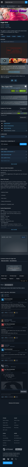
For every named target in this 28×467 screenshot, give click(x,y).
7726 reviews (13, 321)
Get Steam (16, 435)
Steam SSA (5, 422)
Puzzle (8, 36)
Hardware (16, 425)
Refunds (4, 445)
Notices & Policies (7, 440)
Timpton (6, 365)
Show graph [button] (23, 280)
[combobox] (15, 2)
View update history (5, 157)
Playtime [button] (11, 278)
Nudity (19, 36)
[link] (15, 91)
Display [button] (17, 278)
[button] (3, 6)
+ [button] (23, 36)
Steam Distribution (7, 427)
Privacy (4, 435)
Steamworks (5, 425)
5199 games (6, 321)
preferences (19, 111)
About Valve (16, 420)
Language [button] (21, 275)
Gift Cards (5, 429)
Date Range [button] (3, 278)
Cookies (4, 442)
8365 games (6, 366)
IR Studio (7, 24)
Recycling (16, 427)
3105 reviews (6, 296)
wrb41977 (6, 294)
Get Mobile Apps (7, 462)
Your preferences (13, 260)
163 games (6, 346)
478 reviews (12, 346)
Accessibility (5, 438)
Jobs (15, 422)
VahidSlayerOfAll (8, 320)
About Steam (6, 420)
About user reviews (5, 260)
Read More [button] (23, 391)
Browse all (23, 108)
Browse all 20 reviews (14, 403)
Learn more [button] (23, 144)
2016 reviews (13, 366)
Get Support (16, 440)
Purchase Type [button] (13, 275)
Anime (13, 36)
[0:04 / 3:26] (14, 50)
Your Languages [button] (8, 284)
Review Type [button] (4, 275)
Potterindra (6, 345)
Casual (3, 36)
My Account (17, 442)
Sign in (2, 76)
